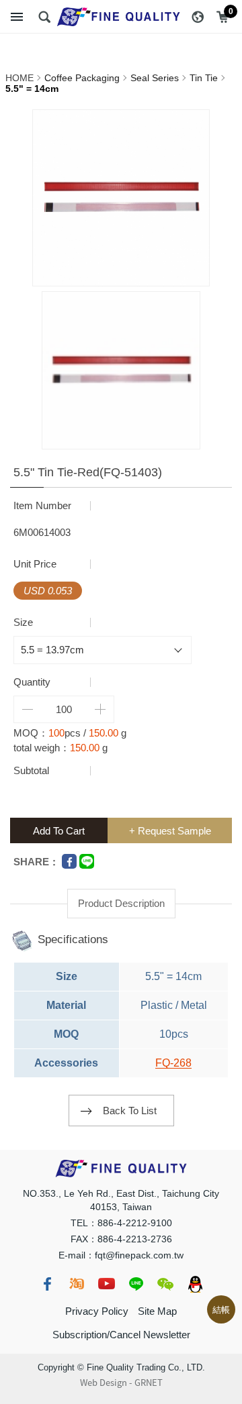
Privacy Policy (96, 1311)
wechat (165, 1284)
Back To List (130, 1110)
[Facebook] (69, 861)
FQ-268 (173, 1063)
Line (86, 861)
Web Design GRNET (121, 1382)
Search (44, 16)
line (135, 1284)
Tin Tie (204, 77)
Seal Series (154, 77)
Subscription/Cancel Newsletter (121, 1334)
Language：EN (197, 16)
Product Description (121, 903)
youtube (106, 1284)
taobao (76, 1284)
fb (47, 1284)
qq (195, 1284)
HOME (19, 77)
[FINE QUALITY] (121, 17)
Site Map (157, 1311)
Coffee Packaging (82, 77)
